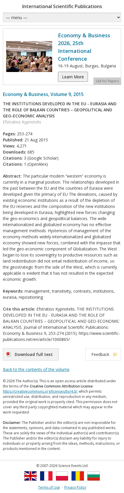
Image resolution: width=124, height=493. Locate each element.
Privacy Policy (75, 487)
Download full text (34, 354)
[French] (46, 482)
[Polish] (62, 482)
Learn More (73, 77)
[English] (30, 482)
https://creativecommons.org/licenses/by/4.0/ (40, 391)
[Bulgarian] (93, 482)
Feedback (100, 354)
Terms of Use (49, 487)
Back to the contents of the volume (36, 369)
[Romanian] (78, 482)
